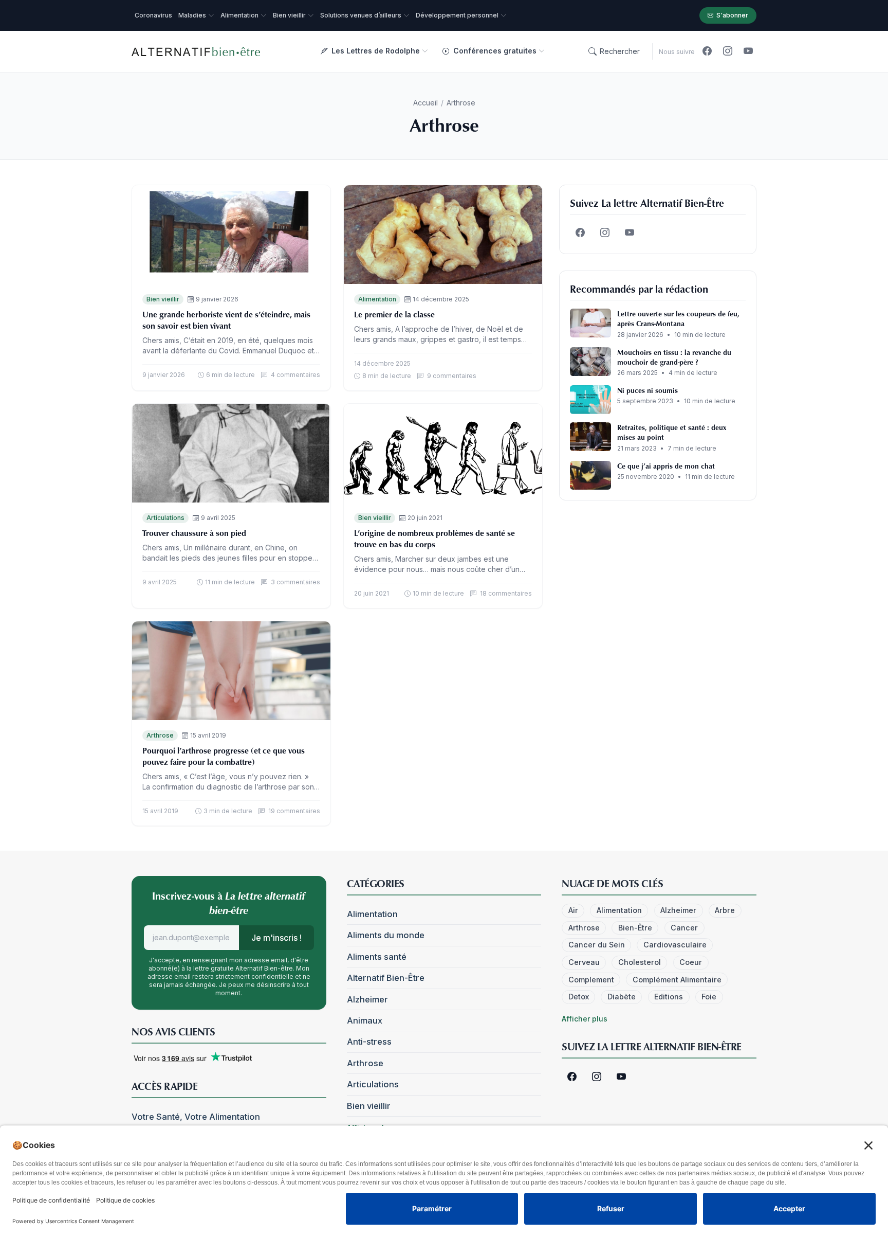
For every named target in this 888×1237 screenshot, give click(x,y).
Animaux (364, 1020)
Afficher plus (584, 1018)
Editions (668, 996)
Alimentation (377, 299)
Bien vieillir (162, 299)
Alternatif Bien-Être (385, 978)
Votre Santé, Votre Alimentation (196, 1116)
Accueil (425, 102)
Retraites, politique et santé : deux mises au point (671, 432)
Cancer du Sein (596, 944)
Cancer (684, 927)
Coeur (690, 962)
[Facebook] (707, 51)
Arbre (725, 910)
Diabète (621, 996)
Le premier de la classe (394, 314)
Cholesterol (639, 962)
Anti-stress (369, 1041)
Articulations (165, 518)
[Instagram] (727, 51)
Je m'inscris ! (276, 938)
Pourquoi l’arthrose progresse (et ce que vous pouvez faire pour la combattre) (223, 756)
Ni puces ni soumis (647, 390)
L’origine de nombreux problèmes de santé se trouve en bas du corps (434, 538)
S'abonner (732, 15)
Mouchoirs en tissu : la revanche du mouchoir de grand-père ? (674, 357)
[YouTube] (748, 51)
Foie (708, 996)
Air (573, 910)
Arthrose (160, 735)
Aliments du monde (385, 935)
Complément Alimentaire (677, 979)
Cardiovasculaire (675, 944)
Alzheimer (367, 999)
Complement (591, 979)
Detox (578, 996)
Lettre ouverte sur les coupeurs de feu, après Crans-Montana (678, 318)
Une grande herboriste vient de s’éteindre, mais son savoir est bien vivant (226, 320)
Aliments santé (376, 957)
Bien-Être (635, 927)
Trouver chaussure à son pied (194, 533)
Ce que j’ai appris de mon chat (666, 466)
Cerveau (584, 962)
